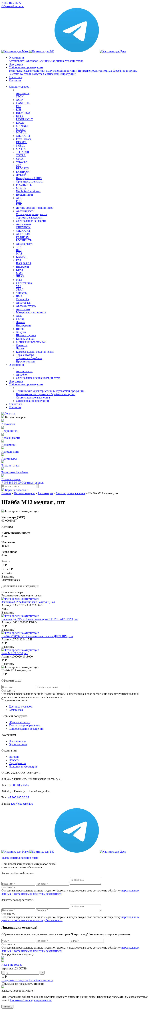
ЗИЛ (19, 247)
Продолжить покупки (15, 980)
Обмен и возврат (19, 722)
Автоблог (32, 60)
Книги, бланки (25, 338)
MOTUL (21, 132)
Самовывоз (16, 709)
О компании (16, 57)
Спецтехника (24, 282)
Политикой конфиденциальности (31, 1000)
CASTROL (23, 103)
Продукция (16, 64)
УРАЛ (19, 289)
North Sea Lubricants (28, 191)
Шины (20, 328)
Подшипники (24, 194)
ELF (18, 106)
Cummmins (22, 299)
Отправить (8, 887)
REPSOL (21, 142)
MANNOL (22, 125)
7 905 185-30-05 (11, 3)
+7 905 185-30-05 (18, 797)
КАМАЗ (21, 256)
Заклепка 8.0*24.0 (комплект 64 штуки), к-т (28, 602)
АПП (19, 197)
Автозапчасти (24, 243)
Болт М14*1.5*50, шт (14, 653)
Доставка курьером (21, 706)
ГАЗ (18, 260)
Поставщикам (17, 741)
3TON (20, 96)
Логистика (15, 77)
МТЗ (19, 279)
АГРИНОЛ (23, 233)
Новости (14, 759)
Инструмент (23, 325)
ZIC (18, 165)
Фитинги (21, 345)
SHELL (20, 145)
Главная (6, 493)
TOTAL (21, 155)
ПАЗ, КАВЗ (23, 263)
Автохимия (23, 309)
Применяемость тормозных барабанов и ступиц (107, 70)
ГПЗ (18, 201)
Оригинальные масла (29, 181)
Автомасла (22, 93)
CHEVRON (23, 227)
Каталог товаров (19, 86)
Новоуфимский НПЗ (29, 178)
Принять (7, 1006)
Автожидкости (25, 211)
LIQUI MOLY (24, 119)
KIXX (19, 116)
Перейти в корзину (41, 980)
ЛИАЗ (20, 276)
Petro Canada (23, 139)
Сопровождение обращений (26, 728)
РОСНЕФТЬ (24, 184)
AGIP (19, 99)
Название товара (11, 964)
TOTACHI (22, 152)
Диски (20, 348)
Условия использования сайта (19, 857)
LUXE (20, 122)
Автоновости (17, 60)
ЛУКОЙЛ (22, 175)
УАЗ (18, 286)
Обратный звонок (12, 6)
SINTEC (21, 148)
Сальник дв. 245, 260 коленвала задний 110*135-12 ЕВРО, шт (39, 619)
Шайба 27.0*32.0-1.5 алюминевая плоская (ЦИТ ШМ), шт (37, 636)
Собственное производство (26, 67)
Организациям (18, 744)
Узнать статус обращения (24, 725)
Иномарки (22, 266)
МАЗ (19, 253)
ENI (18, 109)
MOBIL (20, 129)
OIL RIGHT (23, 135)
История (14, 756)
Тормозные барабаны (29, 358)
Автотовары (23, 302)
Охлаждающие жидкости (31, 214)
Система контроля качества (26, 73)
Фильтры (21, 292)
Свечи (20, 318)
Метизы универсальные (31, 341)
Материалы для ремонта (31, 312)
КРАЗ (19, 269)
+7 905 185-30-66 (18, 785)
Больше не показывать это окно (24, 983)
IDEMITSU (23, 112)
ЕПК (19, 204)
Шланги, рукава (26, 335)
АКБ (19, 315)
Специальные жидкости (31, 220)
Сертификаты (17, 763)
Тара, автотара (25, 354)
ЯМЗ (19, 296)
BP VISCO (22, 168)
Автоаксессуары (26, 305)
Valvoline (21, 161)
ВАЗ (18, 250)
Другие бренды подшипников (34, 207)
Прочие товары (25, 361)
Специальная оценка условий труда (61, 60)
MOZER (21, 188)
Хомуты (21, 332)
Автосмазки (23, 224)
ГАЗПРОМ (22, 171)
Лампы (20, 322)
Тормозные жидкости (29, 217)
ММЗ (19, 273)
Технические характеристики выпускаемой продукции (43, 70)
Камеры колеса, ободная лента (35, 351)
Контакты (15, 80)
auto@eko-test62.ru (22, 803)
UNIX (19, 158)
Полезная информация (23, 766)
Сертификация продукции (59, 73)
